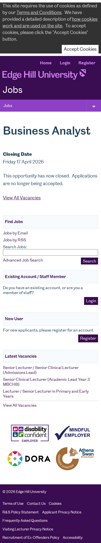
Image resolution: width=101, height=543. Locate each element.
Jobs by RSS (14, 239)
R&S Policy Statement (20, 512)
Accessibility (73, 537)
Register (86, 62)
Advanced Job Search (23, 260)
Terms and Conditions (39, 12)
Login (65, 62)
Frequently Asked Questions (25, 520)
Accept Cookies (80, 49)
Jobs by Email (15, 232)
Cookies (55, 503)
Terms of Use (13, 503)
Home (46, 62)
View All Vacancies (22, 198)
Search (89, 261)
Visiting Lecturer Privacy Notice (27, 529)
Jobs (7, 105)
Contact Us (36, 503)
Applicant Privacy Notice (61, 512)
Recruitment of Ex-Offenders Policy (30, 537)
